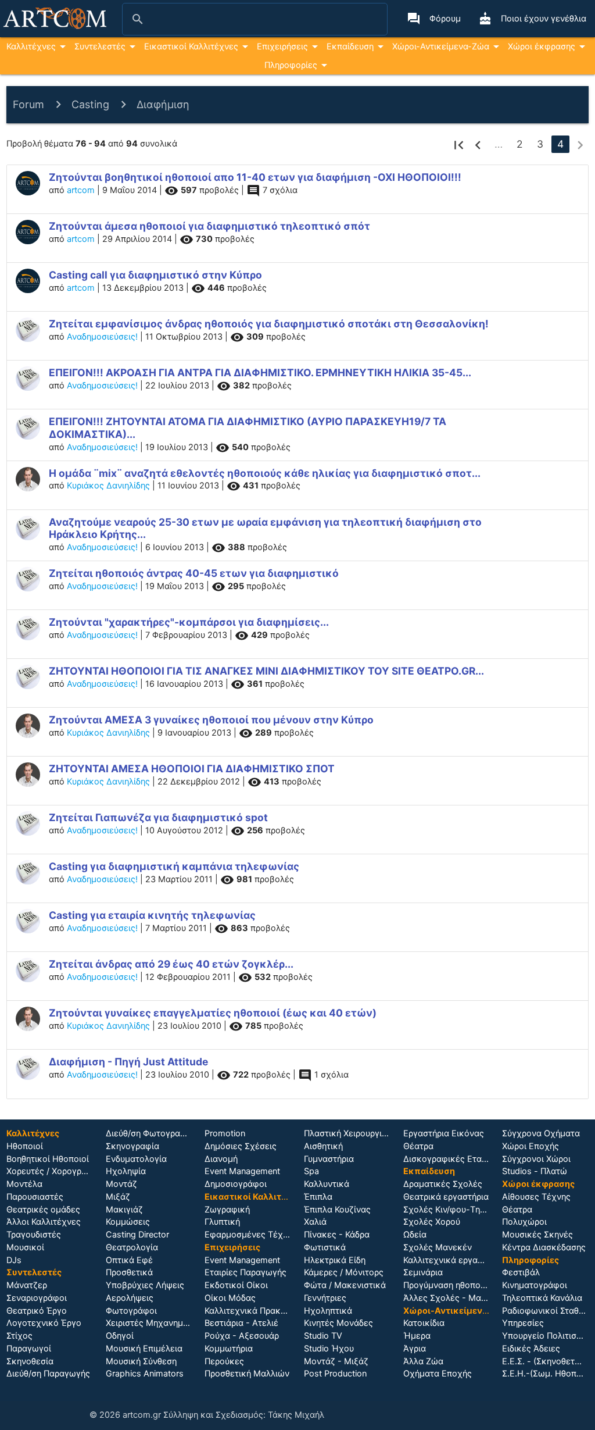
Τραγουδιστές (33, 1234)
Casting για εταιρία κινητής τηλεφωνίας (152, 915)
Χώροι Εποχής (530, 1146)
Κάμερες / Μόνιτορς (343, 1272)
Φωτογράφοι (131, 1311)
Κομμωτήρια (229, 1348)
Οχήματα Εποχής (437, 1373)
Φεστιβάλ (521, 1272)
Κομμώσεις (128, 1222)
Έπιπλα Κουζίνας (337, 1209)
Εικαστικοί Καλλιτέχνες (191, 46)
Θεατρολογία (132, 1247)
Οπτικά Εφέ (129, 1260)
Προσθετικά (129, 1272)
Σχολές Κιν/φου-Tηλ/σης (452, 1209)
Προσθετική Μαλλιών (247, 1373)
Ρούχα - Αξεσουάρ (242, 1336)
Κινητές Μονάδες (338, 1323)
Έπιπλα (318, 1197)
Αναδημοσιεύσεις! (102, 336)
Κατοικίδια (424, 1323)
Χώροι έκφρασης (541, 46)
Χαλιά (315, 1222)
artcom (81, 190)
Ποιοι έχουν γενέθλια (532, 19)
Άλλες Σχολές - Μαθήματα (456, 1298)
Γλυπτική (222, 1222)
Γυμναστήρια (329, 1159)
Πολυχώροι (524, 1222)
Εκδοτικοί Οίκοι (236, 1285)
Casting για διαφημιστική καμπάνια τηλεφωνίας (174, 866)
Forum (28, 104)
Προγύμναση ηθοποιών (448, 1285)
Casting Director (137, 1234)
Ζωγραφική (227, 1209)
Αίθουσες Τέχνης (536, 1197)
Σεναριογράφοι (36, 1298)
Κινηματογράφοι (534, 1285)
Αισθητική (323, 1146)
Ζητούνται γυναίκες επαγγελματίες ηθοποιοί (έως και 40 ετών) (213, 1013)
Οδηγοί (120, 1336)
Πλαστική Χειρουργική (348, 1133)
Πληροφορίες (290, 65)
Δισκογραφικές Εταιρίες (451, 1159)
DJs (13, 1260)
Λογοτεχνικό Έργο (43, 1323)
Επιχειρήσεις (282, 46)
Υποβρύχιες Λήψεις (145, 1285)
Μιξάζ (118, 1197)
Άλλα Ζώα (423, 1361)
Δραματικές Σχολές (442, 1184)
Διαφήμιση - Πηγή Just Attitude (128, 1061)
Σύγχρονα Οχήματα (541, 1133)
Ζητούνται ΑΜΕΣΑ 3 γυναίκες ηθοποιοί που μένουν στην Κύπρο (211, 720)
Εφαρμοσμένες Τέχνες (251, 1234)
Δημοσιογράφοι (236, 1184)
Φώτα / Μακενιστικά (345, 1285)
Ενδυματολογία (136, 1159)
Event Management (242, 1171)
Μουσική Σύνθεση (141, 1361)
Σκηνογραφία (132, 1146)
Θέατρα (418, 1146)
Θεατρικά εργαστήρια (446, 1197)
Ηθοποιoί (24, 1146)
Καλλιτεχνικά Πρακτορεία (256, 1311)
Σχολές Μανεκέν (437, 1247)
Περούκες (224, 1361)
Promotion (225, 1133)
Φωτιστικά (325, 1247)
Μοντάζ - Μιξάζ (336, 1361)
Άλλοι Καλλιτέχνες (43, 1222)
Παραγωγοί (28, 1348)
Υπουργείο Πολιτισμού (547, 1336)
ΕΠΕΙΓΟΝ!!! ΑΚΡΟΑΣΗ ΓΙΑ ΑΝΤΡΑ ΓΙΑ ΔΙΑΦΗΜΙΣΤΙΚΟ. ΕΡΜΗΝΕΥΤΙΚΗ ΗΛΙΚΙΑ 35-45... (260, 372)
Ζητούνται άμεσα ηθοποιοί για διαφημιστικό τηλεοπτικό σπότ (209, 226)
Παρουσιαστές (34, 1197)
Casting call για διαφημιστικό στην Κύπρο (155, 275)
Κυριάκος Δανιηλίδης (108, 485)
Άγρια (414, 1348)
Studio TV (323, 1336)
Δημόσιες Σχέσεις (241, 1146)
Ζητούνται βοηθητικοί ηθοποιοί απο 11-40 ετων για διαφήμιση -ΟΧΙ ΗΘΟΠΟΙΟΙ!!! (255, 177)
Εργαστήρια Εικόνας (443, 1133)
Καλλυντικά (326, 1184)
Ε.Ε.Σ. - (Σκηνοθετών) (545, 1361)
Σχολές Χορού (431, 1222)
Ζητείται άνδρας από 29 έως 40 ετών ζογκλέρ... (171, 964)
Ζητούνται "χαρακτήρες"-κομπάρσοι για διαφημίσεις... (189, 622)
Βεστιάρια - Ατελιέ (241, 1323)
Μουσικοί (25, 1247)
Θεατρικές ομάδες (43, 1209)
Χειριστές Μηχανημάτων (155, 1323)
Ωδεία (414, 1234)
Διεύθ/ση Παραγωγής (48, 1373)
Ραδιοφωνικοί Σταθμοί (547, 1311)
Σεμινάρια (423, 1272)
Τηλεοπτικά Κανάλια (542, 1298)
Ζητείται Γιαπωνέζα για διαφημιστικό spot (158, 817)
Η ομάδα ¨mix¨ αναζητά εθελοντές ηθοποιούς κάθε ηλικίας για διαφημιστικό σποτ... (265, 473)
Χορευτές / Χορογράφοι (53, 1171)
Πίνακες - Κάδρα (337, 1234)
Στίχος (19, 1336)
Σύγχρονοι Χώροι (536, 1159)
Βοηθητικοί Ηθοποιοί (47, 1159)
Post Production (335, 1373)
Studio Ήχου (329, 1348)
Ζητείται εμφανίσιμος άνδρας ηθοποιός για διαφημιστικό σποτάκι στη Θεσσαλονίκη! (269, 324)
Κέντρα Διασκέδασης (544, 1247)
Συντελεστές (100, 46)
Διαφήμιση (163, 104)
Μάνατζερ (26, 1285)
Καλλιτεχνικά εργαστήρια (453, 1260)
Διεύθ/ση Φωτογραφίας (152, 1133)
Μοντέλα (24, 1184)
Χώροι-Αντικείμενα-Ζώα (440, 46)
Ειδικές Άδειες (531, 1348)
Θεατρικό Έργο (36, 1311)
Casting (90, 104)
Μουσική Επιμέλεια (144, 1348)
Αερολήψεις (129, 1298)
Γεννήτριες (325, 1298)
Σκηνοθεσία (29, 1361)
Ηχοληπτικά (328, 1311)
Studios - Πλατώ (534, 1171)
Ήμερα (417, 1336)
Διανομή (221, 1159)
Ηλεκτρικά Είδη (334, 1260)
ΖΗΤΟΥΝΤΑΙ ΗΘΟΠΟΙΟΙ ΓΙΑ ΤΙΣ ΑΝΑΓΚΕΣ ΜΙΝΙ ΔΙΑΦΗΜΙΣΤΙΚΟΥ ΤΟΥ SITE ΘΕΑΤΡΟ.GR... (266, 671)
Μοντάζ (121, 1184)
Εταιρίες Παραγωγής (245, 1272)
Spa (311, 1171)
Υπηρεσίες (523, 1323)
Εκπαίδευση (350, 46)
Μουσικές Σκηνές (537, 1234)
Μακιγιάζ (124, 1209)
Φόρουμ (434, 19)
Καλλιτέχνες (31, 46)
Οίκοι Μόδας (230, 1298)
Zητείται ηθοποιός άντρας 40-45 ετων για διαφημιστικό (194, 573)
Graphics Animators (145, 1373)
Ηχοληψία (126, 1171)
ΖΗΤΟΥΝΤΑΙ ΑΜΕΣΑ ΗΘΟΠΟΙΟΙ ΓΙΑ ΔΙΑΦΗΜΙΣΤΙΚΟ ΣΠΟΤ (192, 768)
